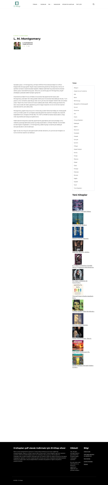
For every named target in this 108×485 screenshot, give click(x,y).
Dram (75, 117)
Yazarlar (43, 4)
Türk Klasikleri (78, 188)
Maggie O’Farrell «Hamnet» (80, 238)
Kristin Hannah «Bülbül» (79, 225)
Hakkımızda (87, 451)
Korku (75, 152)
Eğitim (76, 126)
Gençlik (76, 139)
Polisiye (76, 168)
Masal (75, 162)
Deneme (76, 110)
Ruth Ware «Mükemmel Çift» (81, 352)
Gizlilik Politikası (88, 461)
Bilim (75, 97)
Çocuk (76, 107)
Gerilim (76, 142)
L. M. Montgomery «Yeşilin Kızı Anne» (27, 43)
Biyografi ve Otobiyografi (81, 104)
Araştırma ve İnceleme (80, 91)
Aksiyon (76, 88)
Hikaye (76, 146)
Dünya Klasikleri (78, 120)
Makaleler (57, 4)
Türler (35, 4)
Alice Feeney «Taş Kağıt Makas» (81, 211)
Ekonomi (76, 130)
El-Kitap (16, 35)
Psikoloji (76, 172)
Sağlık (75, 178)
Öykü (75, 165)
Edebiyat (76, 123)
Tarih (75, 185)
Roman (76, 175)
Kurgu (75, 155)
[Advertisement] (54, 23)
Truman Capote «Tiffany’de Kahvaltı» (83, 311)
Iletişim (86, 464)
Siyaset (76, 181)
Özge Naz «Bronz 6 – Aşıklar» (80, 252)
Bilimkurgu (77, 100)
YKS (49, 4)
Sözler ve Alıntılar (68, 4)
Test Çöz (79, 4)
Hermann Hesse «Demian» (80, 325)
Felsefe (76, 136)
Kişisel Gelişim (78, 149)
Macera (76, 159)
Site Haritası (87, 458)
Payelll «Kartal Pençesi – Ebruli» (81, 338)
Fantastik (76, 133)
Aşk (75, 94)
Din (75, 113)
